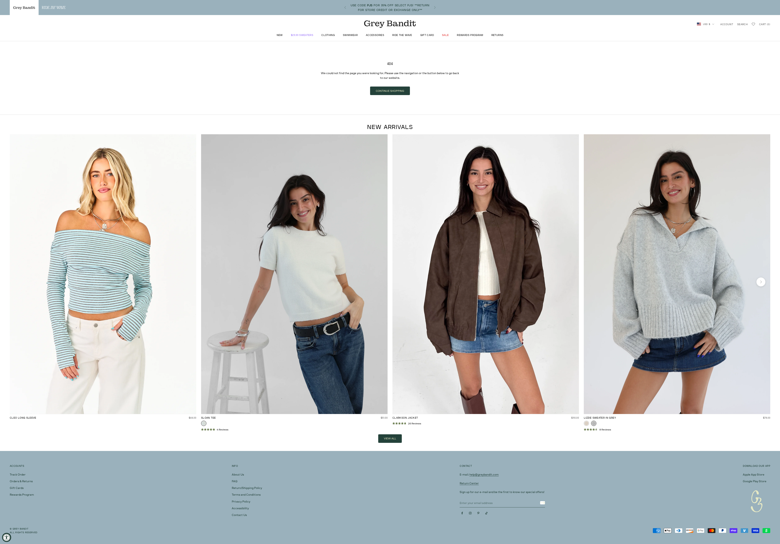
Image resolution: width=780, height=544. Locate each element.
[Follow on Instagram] (470, 513)
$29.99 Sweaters (302, 35)
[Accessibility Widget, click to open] (6, 537)
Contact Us (239, 515)
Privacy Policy (241, 501)
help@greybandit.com (484, 474)
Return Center (469, 483)
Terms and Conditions (246, 494)
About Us (238, 474)
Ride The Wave (402, 35)
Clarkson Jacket (405, 417)
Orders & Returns (21, 481)
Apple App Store (753, 474)
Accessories (375, 35)
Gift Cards (17, 488)
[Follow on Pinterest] (478, 513)
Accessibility (240, 508)
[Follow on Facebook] (462, 513)
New (280, 35)
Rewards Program (470, 35)
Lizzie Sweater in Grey (600, 417)
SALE (445, 35)
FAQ (234, 481)
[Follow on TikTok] (486, 513)
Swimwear (350, 35)
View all (390, 438)
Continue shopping (390, 91)
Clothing (328, 35)
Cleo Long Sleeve (23, 417)
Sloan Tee (208, 417)
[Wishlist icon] (753, 24)
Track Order (18, 474)
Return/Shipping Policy (247, 488)
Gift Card (427, 35)
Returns (497, 35)
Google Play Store (754, 481)
